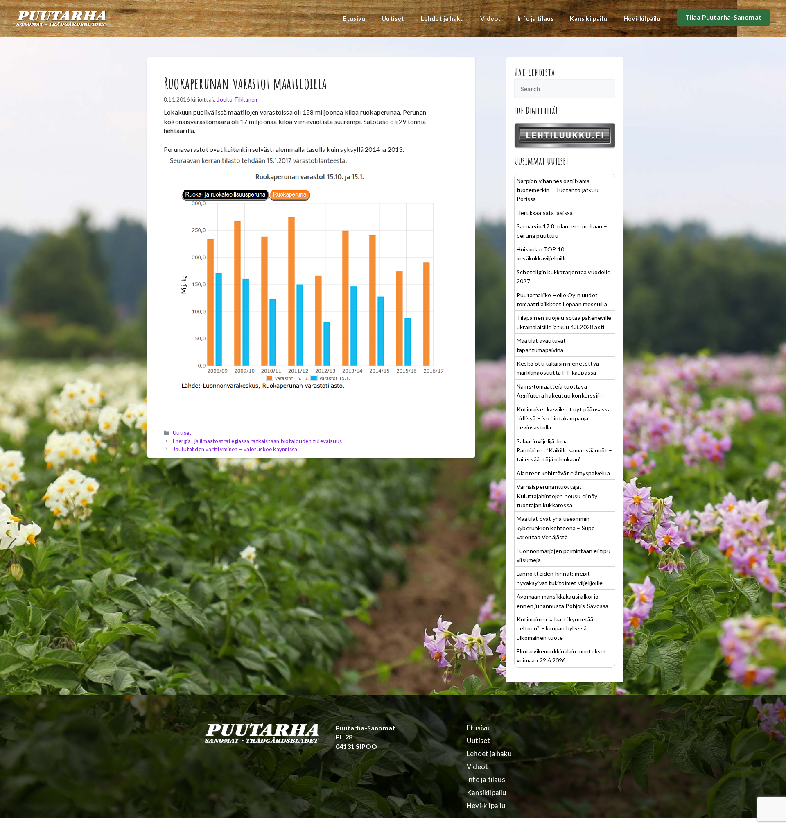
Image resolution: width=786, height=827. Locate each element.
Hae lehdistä (535, 72)
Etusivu (354, 18)
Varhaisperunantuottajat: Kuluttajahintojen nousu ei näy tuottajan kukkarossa (557, 495)
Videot (490, 18)
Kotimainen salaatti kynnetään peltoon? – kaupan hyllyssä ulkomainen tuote (557, 628)
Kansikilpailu (588, 18)
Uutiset (393, 18)
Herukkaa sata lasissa (545, 212)
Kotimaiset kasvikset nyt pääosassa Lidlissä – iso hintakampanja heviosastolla (564, 418)
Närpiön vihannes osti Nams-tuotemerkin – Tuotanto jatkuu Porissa (558, 190)
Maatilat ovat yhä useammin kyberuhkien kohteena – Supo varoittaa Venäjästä (556, 527)
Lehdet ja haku (442, 18)
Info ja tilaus (535, 18)
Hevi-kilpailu (642, 18)
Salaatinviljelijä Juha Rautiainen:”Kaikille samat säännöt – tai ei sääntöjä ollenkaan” (564, 450)
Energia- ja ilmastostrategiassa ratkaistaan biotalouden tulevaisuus (257, 441)
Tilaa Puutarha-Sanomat (723, 17)
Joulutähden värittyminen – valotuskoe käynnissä (235, 449)
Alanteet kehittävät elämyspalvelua (563, 473)
